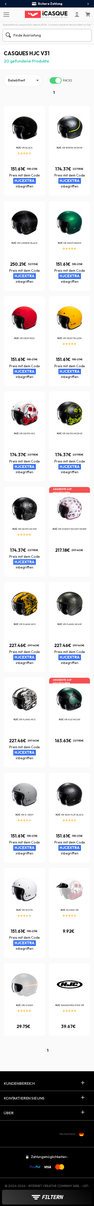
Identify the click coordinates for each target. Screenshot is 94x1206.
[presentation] (6, 4)
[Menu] (5, 14)
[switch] (56, 80)
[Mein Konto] (77, 15)
